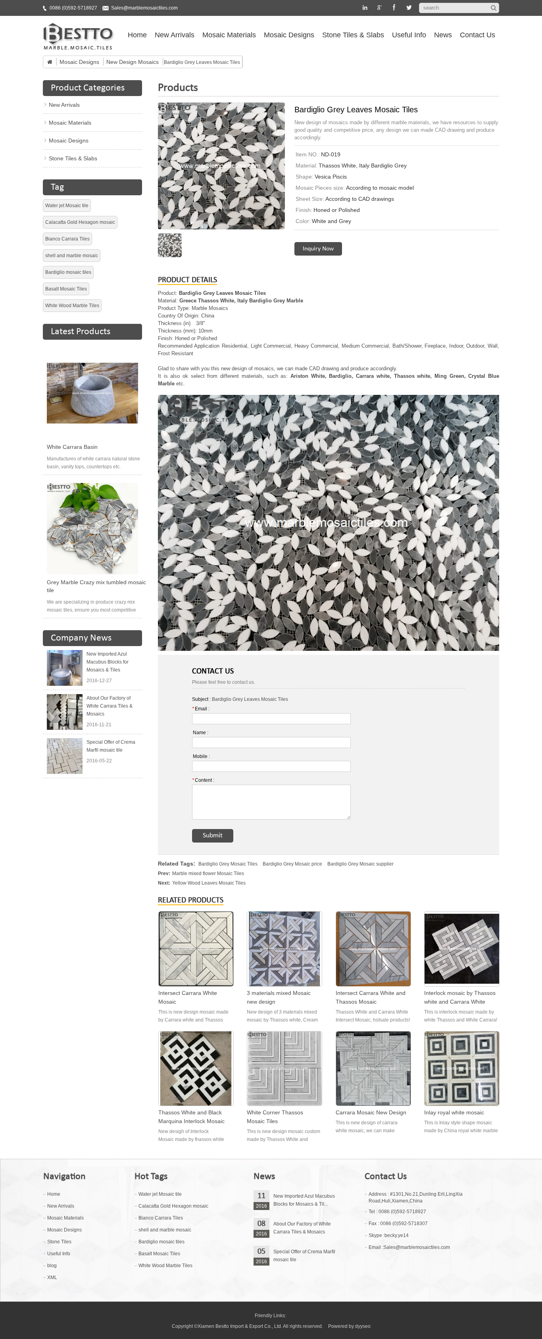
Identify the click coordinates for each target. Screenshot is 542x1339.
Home (137, 35)
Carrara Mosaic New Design (371, 1112)
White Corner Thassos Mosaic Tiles (275, 1116)
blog (52, 1265)
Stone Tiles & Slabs (353, 35)
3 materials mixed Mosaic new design (279, 997)
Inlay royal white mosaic (454, 1112)
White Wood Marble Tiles (72, 305)
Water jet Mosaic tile (66, 205)
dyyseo (363, 1326)
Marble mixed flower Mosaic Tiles (208, 873)
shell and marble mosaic (71, 255)
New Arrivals (174, 35)
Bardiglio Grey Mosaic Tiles (228, 864)
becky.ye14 (396, 1235)
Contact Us (477, 35)
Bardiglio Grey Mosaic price (292, 864)
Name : (200, 732)
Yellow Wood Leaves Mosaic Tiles (209, 883)
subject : (240, 699)
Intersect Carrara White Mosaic (187, 997)
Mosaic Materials (229, 35)
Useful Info (409, 35)
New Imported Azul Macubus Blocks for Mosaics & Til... (304, 1200)
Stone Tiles (59, 1242)
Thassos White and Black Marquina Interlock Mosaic (191, 1116)
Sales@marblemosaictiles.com (144, 8)
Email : (200, 709)
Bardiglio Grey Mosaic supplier (360, 864)
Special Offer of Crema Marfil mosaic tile (110, 746)
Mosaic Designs (289, 35)
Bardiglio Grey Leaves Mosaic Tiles (250, 699)
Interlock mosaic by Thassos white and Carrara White (460, 997)
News (443, 35)
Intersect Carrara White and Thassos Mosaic (371, 997)
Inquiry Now (318, 249)
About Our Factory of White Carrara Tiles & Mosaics (109, 706)
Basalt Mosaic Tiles (66, 289)
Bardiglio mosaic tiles (68, 272)
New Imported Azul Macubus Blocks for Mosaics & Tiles (107, 662)
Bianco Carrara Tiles (67, 239)
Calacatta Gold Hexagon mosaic (80, 222)
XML (52, 1277)
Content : (203, 780)
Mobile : (201, 756)
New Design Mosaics (132, 62)
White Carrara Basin (72, 447)
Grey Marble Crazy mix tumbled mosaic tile (96, 586)
